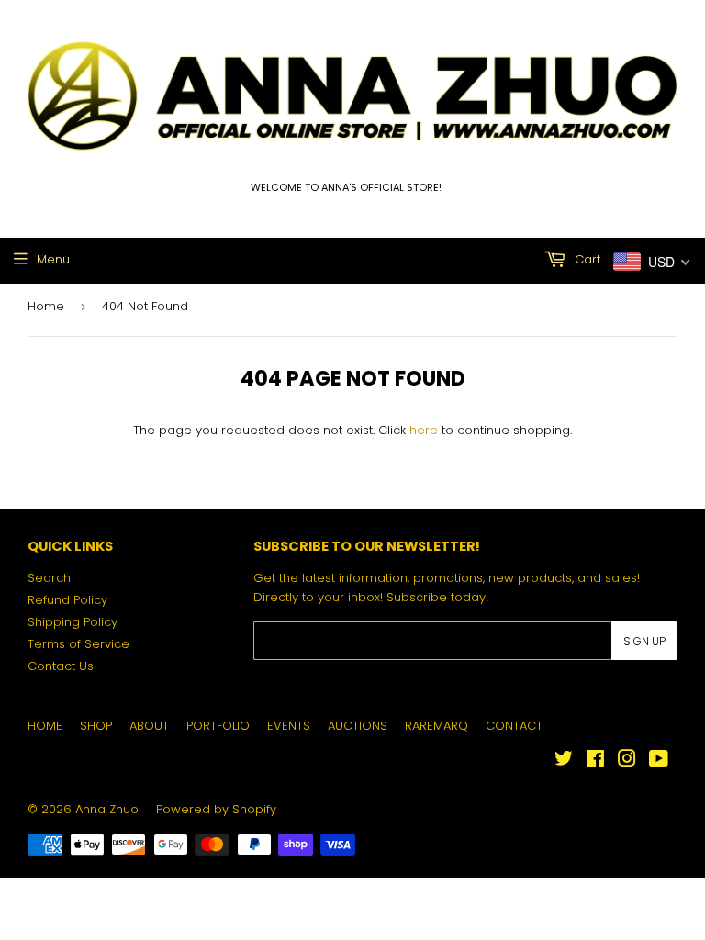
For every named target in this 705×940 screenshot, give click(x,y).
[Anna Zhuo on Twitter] (563, 761)
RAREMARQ (436, 725)
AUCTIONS (357, 725)
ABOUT (149, 725)
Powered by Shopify (216, 809)
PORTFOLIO (218, 725)
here (423, 430)
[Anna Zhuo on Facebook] (595, 761)
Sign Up (644, 641)
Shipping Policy (73, 622)
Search (49, 578)
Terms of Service (78, 644)
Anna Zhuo (107, 809)
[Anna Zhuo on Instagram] (627, 761)
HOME (45, 725)
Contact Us (61, 666)
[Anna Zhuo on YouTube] (658, 761)
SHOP (96, 725)
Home (46, 306)
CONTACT (514, 725)
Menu (53, 259)
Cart (585, 259)
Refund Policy (67, 600)
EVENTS (288, 725)
